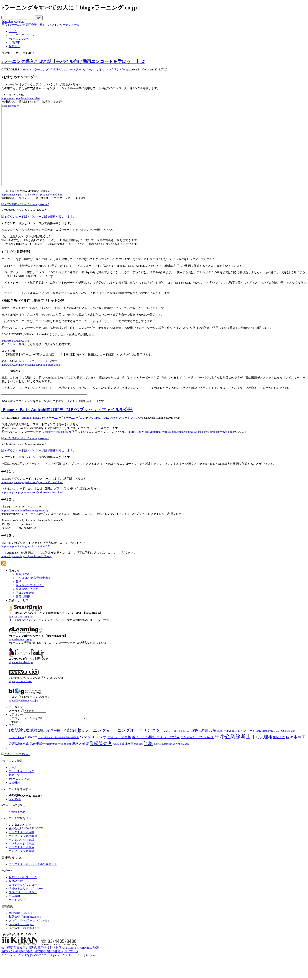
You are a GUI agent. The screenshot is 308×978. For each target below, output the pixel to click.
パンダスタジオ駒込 (21, 847)
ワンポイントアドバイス (197, 737)
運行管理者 (167, 744)
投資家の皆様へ (53, 951)
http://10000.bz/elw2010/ (15, 340)
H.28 (219, 731)
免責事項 (14, 896)
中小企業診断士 (233, 736)
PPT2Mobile (274, 731)
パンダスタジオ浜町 (21, 832)
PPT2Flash (262, 730)
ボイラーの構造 (144, 737)
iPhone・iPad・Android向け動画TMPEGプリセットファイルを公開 (67, 409)
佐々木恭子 (295, 737)
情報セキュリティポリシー (26, 888)
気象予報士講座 (56, 743)
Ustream (31, 737)
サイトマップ (17, 899)
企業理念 (31, 947)
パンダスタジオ (93, 737)
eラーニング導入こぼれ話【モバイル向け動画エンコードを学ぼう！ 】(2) (73, 61)
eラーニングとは (19, 778)
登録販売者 (101, 743)
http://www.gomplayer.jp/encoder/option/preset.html (30, 364)
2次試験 (30, 730)
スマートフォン (74, 69)
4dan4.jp (73, 730)
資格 (148, 743)
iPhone (113, 417)
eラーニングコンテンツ (79, 417)
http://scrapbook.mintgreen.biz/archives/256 (25, 546)
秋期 (115, 744)
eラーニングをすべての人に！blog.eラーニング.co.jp (44, 955)
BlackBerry (39, 417)
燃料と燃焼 (80, 744)
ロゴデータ (71, 951)
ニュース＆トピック (21, 771)
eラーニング (40, 69)
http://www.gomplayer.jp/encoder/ (20, 98)
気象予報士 (38, 744)
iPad (52, 69)
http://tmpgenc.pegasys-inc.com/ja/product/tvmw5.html (32, 194)
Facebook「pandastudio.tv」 (25, 927)
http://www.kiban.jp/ (56, 431)
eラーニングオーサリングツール (137, 730)
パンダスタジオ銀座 (21, 843)
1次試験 (16, 730)
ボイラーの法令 (168, 737)
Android (27, 69)
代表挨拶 (19, 947)
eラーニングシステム (179, 731)
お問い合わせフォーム (23, 877)
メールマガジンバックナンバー (105, 69)
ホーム (13, 767)
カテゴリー (16, 718)
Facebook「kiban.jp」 (21, 924)
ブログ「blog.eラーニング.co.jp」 (29, 920)
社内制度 (55, 947)
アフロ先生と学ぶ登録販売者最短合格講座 (58, 737)
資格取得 (157, 744)
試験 (136, 744)
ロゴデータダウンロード (24, 884)
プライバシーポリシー (23, 892)
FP (191, 731)
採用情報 (43, 947)
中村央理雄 (262, 737)
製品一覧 (14, 774)
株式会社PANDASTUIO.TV (26, 828)
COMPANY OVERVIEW (77, 947)
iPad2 (59, 69)
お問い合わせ (10, 951)
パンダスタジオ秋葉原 (23, 835)
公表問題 (15, 744)
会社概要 (14, 782)
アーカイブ (16, 710)
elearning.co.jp (17, 811)
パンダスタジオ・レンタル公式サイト (33, 864)
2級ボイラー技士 (51, 730)
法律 (69, 744)
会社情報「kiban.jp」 (22, 913)
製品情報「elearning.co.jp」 (25, 916)
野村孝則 (185, 744)
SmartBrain (16, 737)
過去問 (177, 743)
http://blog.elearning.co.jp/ (23, 700)
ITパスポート (246, 730)
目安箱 (38, 951)
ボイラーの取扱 (119, 737)
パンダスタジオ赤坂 (21, 839)
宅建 (26, 744)
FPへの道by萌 (204, 730)
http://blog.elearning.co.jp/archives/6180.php (26, 556)
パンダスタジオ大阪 (21, 850)
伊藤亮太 (279, 737)
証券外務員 (126, 744)
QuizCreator (288, 730)
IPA (225, 731)
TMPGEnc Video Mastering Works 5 (150, 431)
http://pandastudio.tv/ (20, 681)
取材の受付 (16, 881)
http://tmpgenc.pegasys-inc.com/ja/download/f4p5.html (32, 492)
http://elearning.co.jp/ (20, 639)
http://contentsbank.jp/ (21, 662)
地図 (96, 947)
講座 (141, 744)
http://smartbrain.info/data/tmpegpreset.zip (24, 510)
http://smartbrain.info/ (21, 616)
